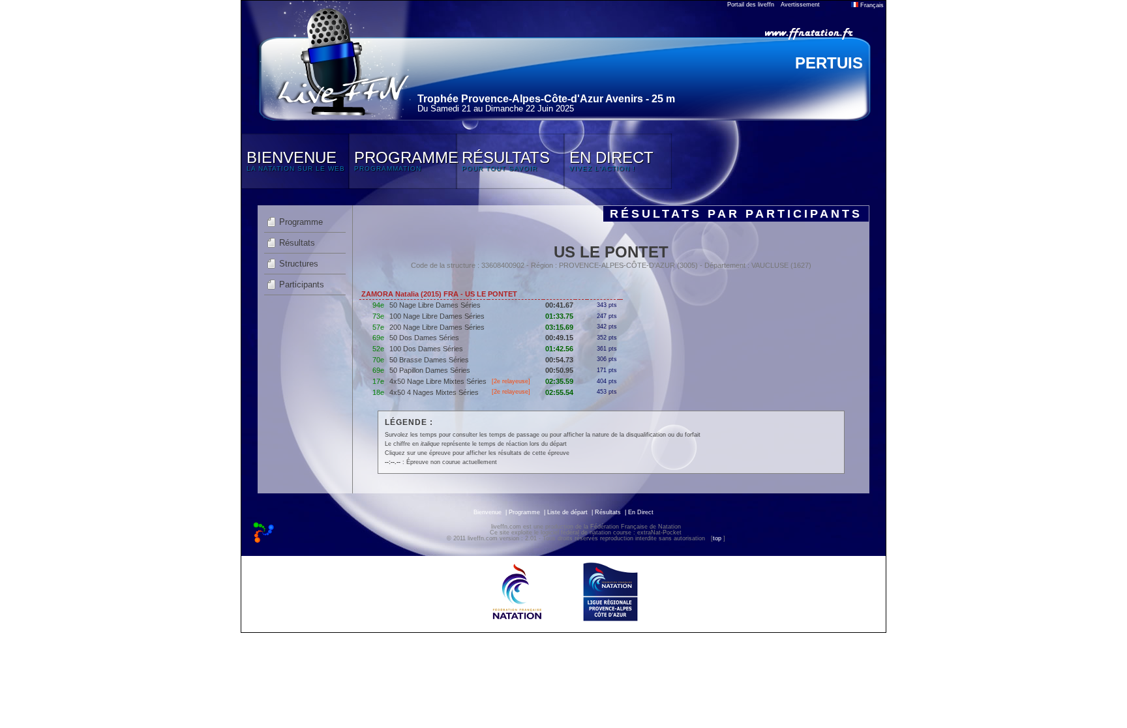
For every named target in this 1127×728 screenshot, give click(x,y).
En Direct (641, 512)
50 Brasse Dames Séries (429, 360)
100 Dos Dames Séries (426, 349)
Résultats (297, 243)
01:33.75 (559, 316)
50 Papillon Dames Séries (429, 370)
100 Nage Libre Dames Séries (437, 316)
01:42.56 (559, 349)
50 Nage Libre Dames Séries (435, 305)
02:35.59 (559, 381)
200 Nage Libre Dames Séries (437, 327)
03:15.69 (559, 327)
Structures (298, 264)
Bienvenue (487, 512)
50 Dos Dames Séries (424, 338)
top (717, 538)
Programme (301, 222)
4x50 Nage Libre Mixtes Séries (438, 381)
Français (871, 5)
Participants (301, 284)
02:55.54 (559, 392)
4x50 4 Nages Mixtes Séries (434, 392)
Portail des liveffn (750, 4)
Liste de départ (567, 512)
